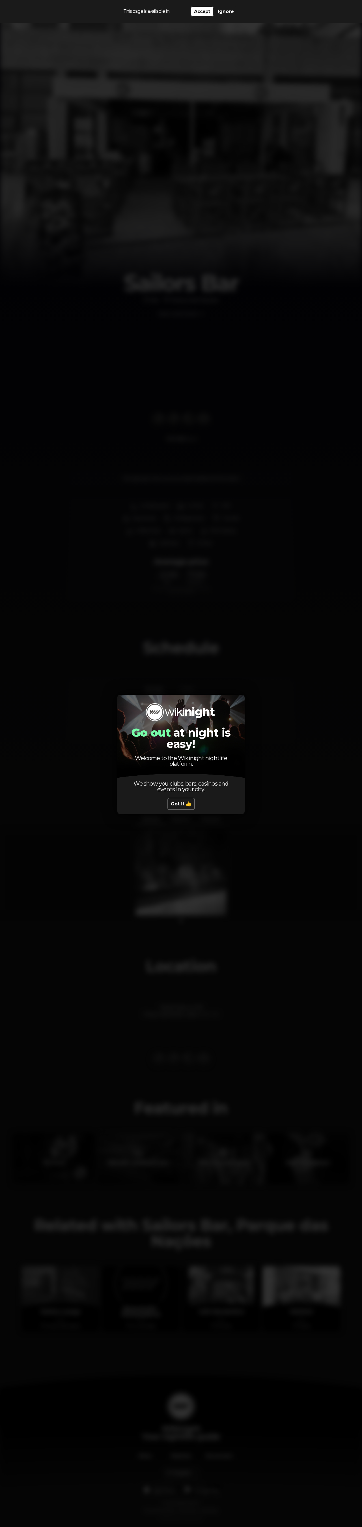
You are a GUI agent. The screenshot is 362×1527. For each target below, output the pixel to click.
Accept (202, 11)
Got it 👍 (181, 804)
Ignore (226, 11)
